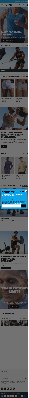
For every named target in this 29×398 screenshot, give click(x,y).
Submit (23, 205)
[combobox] (4, 206)
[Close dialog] (26, 191)
